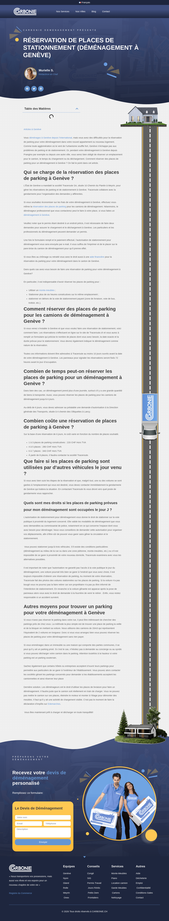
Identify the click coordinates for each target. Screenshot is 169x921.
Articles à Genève (32, 129)
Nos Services (62, 11)
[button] (27, 88)
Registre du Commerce (20, 893)
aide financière (97, 257)
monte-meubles (46, 290)
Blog (94, 11)
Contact (106, 11)
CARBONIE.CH (99, 911)
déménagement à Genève (36, 215)
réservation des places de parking (49, 206)
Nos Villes (80, 11)
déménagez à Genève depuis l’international (50, 137)
